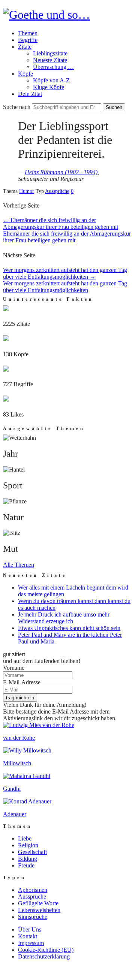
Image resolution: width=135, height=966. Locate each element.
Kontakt (27, 936)
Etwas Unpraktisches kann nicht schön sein (69, 628)
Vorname (13, 667)
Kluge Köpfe (48, 87)
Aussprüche (57, 191)
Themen (28, 33)
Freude (26, 865)
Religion (28, 845)
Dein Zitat (30, 94)
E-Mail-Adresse (21, 682)
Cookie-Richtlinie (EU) (46, 950)
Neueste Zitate (50, 60)
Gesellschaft (32, 852)
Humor (26, 191)
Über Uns (29, 929)
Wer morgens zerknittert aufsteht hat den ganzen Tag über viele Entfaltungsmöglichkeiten (65, 273)
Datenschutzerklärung (44, 956)
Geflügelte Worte (38, 903)
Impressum (31, 943)
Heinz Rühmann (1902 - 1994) (61, 172)
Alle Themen (18, 564)
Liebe (25, 838)
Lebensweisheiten (39, 910)
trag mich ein (20, 697)
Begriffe (28, 40)
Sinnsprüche (32, 917)
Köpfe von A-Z (51, 80)
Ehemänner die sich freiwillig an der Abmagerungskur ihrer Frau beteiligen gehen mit (60, 223)
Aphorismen (32, 890)
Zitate (25, 46)
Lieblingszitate (50, 53)
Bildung (27, 859)
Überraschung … (53, 67)
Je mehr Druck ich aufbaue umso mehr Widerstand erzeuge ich (64, 617)
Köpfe (25, 73)
